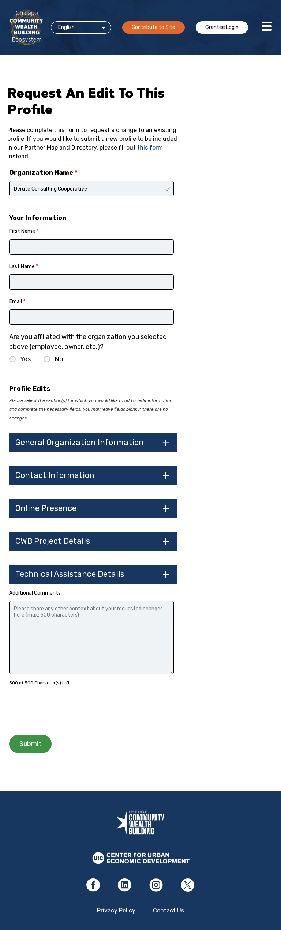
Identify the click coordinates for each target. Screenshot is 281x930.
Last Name (23, 266)
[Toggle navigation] (267, 27)
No (59, 359)
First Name (23, 231)
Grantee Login (222, 27)
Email (17, 301)
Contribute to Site (153, 27)
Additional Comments (35, 593)
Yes (25, 359)
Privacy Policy (116, 910)
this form (150, 147)
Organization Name (43, 173)
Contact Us (168, 910)
